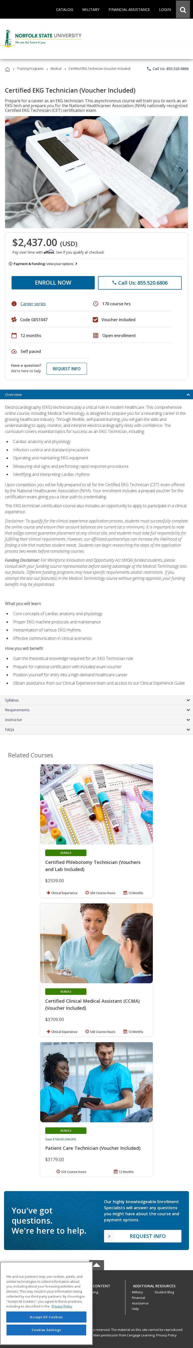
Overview (13, 394)
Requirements (17, 709)
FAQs (9, 729)
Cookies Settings (46, 1330)
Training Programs (30, 68)
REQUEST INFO (67, 369)
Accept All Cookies (46, 1317)
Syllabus (12, 699)
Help (135, 1308)
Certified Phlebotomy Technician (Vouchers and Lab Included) (92, 865)
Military (137, 1292)
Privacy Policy (166, 1335)
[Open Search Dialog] (183, 9)
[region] (46, 1303)
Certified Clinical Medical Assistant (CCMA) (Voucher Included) (92, 1004)
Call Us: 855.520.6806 (167, 68)
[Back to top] (96, 1284)
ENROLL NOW (53, 282)
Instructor (13, 719)
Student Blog (164, 1292)
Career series (33, 304)
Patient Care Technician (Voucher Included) (92, 1148)
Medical (56, 68)
